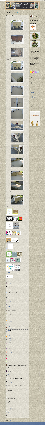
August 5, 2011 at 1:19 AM (10, 333)
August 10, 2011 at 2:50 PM (10, 415)
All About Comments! (32, 93)
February (32, 104)
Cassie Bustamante (9, 306)
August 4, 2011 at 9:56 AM (10, 283)
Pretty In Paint (9, 330)
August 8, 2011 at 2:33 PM (10, 387)
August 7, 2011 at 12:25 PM (10, 368)
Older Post (27, 419)
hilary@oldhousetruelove (10, 296)
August (31, 91)
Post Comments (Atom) (9, 420)
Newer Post (7, 419)
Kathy (8, 410)
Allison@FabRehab (9, 309)
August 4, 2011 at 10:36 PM (10, 328)
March (31, 103)
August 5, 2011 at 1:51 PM (10, 349)
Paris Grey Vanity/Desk (33, 95)
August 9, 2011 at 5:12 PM (10, 412)
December (32, 88)
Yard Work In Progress (32, 96)
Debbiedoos (8, 374)
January (31, 105)
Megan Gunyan (9, 335)
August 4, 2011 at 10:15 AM (10, 298)
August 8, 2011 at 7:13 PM (10, 408)
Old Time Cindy (9, 323)
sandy (8, 377)
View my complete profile (32, 21)
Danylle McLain (9, 326)
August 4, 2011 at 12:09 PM (10, 311)
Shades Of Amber (8, 273)
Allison (8, 357)
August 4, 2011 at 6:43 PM (10, 318)
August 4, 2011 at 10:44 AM (10, 301)
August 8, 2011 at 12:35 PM (10, 382)
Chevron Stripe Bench (32, 92)
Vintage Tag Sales (11, 12)
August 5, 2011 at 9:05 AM (10, 340)
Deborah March (9, 342)
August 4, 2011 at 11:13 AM (10, 304)
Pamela (8, 354)
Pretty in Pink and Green (33, 97)
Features (16, 12)
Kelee (8, 396)
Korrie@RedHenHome (9, 285)
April (31, 102)
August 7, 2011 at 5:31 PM (10, 372)
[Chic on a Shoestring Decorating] (9, 256)
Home (7, 12)
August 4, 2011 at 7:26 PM (10, 321)
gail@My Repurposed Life (10, 338)
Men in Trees (32, 98)
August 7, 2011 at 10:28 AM (10, 362)
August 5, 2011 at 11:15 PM (10, 352)
